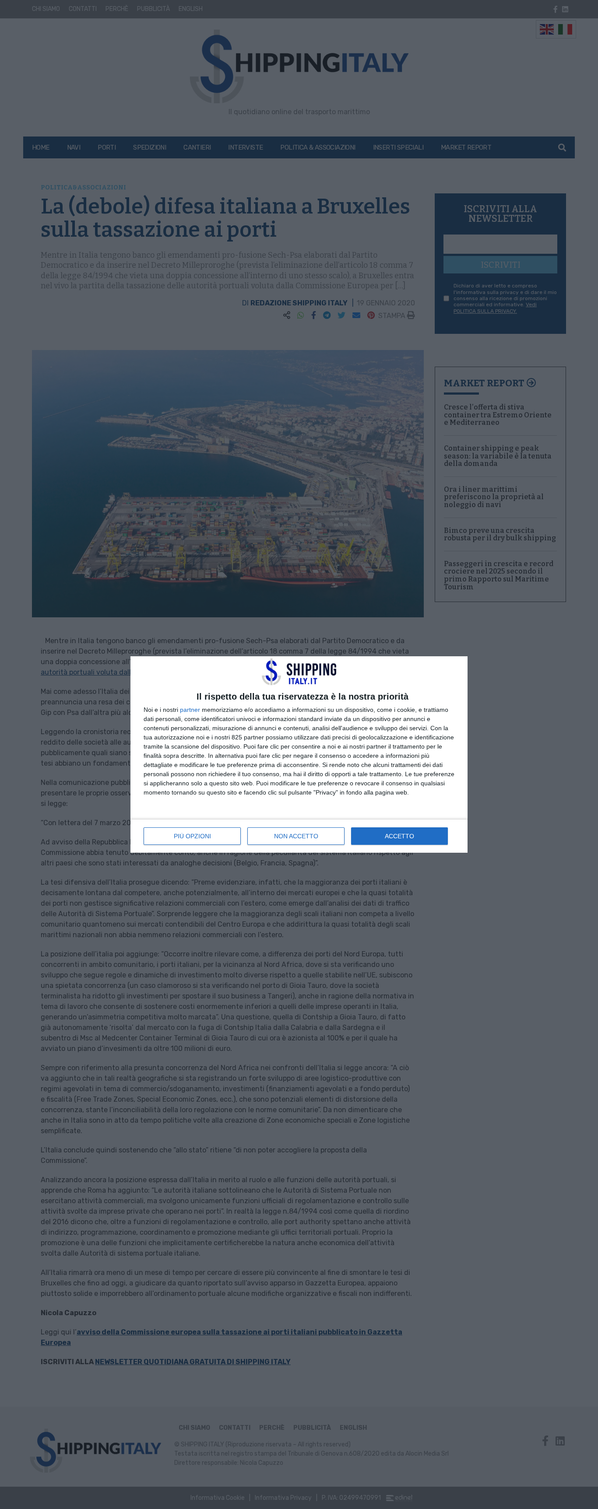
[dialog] (299, 754)
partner (190, 710)
